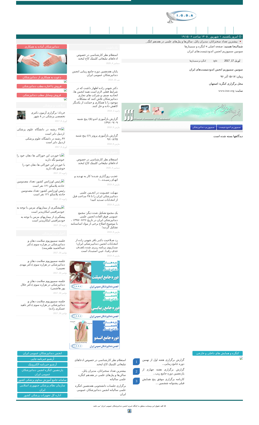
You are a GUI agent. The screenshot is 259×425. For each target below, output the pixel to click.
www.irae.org (226, 90)
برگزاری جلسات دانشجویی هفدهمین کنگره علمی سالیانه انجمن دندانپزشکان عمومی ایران (100, 390)
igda (215, 60)
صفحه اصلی (215, 46)
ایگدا (229, 30)
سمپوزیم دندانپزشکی (203, 127)
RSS (35, 2)
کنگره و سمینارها (165, 30)
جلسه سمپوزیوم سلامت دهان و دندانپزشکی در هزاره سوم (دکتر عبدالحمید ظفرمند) (46, 244)
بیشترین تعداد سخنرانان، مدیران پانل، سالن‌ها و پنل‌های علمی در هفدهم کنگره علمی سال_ (184, 41)
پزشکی (201, 30)
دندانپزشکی (216, 30)
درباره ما (129, 30)
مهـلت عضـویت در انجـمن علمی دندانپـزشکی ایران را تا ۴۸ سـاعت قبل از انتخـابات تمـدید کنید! (95, 196)
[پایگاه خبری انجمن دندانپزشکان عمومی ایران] (187, 17)
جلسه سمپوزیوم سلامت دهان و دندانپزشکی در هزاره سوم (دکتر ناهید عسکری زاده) (42, 305)
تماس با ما (144, 30)
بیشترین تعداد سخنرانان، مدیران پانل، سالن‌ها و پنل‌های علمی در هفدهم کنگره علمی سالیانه (102, 375)
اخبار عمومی (186, 30)
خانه (238, 30)
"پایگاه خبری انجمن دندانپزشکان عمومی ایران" (119, 406)
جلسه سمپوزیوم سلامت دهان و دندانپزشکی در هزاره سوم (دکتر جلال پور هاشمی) (43, 285)
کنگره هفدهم (100, 30)
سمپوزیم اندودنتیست (230, 127)
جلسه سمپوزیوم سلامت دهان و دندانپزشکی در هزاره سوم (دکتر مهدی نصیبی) (42, 264)
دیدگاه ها (116, 30)
